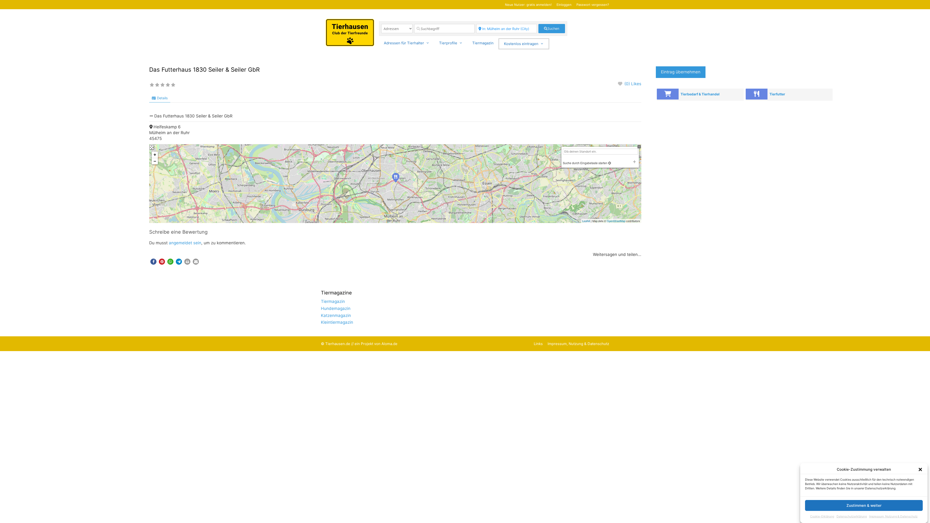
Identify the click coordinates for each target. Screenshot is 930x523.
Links (538, 343)
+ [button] (155, 154)
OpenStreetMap (616, 221)
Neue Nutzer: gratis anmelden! (528, 5)
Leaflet (586, 221)
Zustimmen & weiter (864, 505)
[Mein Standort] (609, 163)
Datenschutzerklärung (852, 516)
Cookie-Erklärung (822, 516)
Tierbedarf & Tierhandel (700, 94)
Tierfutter (777, 94)
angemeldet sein (185, 242)
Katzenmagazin (336, 315)
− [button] (155, 161)
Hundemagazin (335, 308)
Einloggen (564, 5)
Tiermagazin (483, 43)
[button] (920, 469)
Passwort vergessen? (592, 5)
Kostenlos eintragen (521, 43)
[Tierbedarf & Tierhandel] (668, 94)
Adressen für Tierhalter (404, 43)
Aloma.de (389, 343)
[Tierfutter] (756, 94)
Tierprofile (448, 43)
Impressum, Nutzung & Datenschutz (893, 516)
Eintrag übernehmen (680, 71)
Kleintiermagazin (337, 322)
